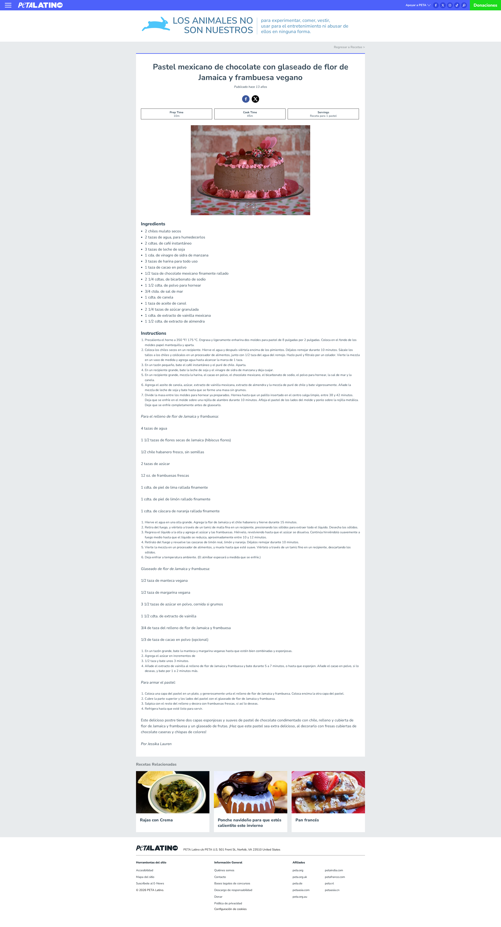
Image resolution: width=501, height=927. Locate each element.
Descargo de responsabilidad (233, 890)
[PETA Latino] (40, 5)
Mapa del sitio (145, 877)
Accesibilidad (144, 870)
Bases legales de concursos (232, 883)
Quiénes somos (224, 870)
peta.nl (329, 883)
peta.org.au (300, 897)
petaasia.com (301, 890)
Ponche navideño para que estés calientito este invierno (249, 822)
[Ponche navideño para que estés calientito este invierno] (250, 792)
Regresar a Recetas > (349, 47)
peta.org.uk (300, 877)
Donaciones (485, 5)
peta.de (297, 883)
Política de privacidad (228, 903)
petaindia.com (334, 870)
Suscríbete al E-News (150, 883)
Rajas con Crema (156, 820)
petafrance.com (335, 877)
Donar (218, 897)
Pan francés (307, 820)
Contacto (220, 877)
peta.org (298, 870)
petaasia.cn (332, 890)
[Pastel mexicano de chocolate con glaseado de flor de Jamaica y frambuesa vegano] (246, 99)
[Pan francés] (328, 792)
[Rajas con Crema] (172, 792)
